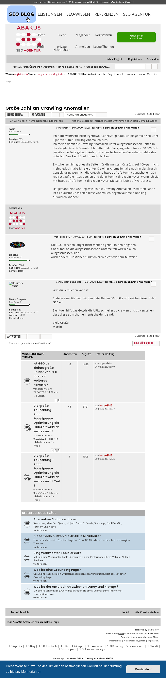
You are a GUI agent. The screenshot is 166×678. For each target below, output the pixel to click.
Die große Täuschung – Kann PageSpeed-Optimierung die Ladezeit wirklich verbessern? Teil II (46, 471)
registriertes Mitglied (50, 74)
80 (20, 309)
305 (20, 139)
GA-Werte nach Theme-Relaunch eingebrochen (36, 120)
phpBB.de (154, 637)
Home (41, 35)
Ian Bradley (153, 629)
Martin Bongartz (17, 299)
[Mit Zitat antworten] (153, 130)
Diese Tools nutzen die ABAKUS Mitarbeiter (67, 536)
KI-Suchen (39, 395)
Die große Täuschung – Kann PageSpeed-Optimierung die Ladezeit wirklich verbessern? (46, 418)
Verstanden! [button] (143, 669)
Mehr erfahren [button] (31, 671)
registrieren (21, 74)
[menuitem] (151, 59)
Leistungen (50, 14)
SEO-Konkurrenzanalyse (92, 649)
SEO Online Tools (47, 646)
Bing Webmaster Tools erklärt (57, 553)
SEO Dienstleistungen (72, 646)
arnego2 (13, 254)
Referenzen (107, 14)
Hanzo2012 (105, 405)
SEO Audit (152, 646)
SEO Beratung (115, 646)
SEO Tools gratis (67, 649)
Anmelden (83, 46)
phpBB (121, 633)
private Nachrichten (61, 47)
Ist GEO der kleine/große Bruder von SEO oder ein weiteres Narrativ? (45, 374)
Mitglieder (83, 35)
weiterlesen (40, 530)
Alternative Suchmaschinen (55, 519)
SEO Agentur (136, 14)
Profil (41, 46)
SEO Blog (30, 646)
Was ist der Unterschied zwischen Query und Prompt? (75, 587)
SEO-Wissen (78, 14)
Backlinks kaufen (135, 646)
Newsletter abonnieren (136, 37)
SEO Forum (73, 2)
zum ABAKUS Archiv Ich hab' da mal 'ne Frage (33, 622)
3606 (21, 265)
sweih (12, 129)
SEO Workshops (95, 646)
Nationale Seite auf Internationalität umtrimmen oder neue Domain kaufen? (114, 120)
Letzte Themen (103, 46)
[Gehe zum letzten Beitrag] (114, 363)
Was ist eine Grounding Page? (57, 570)
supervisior (44, 388)
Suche (62, 35)
